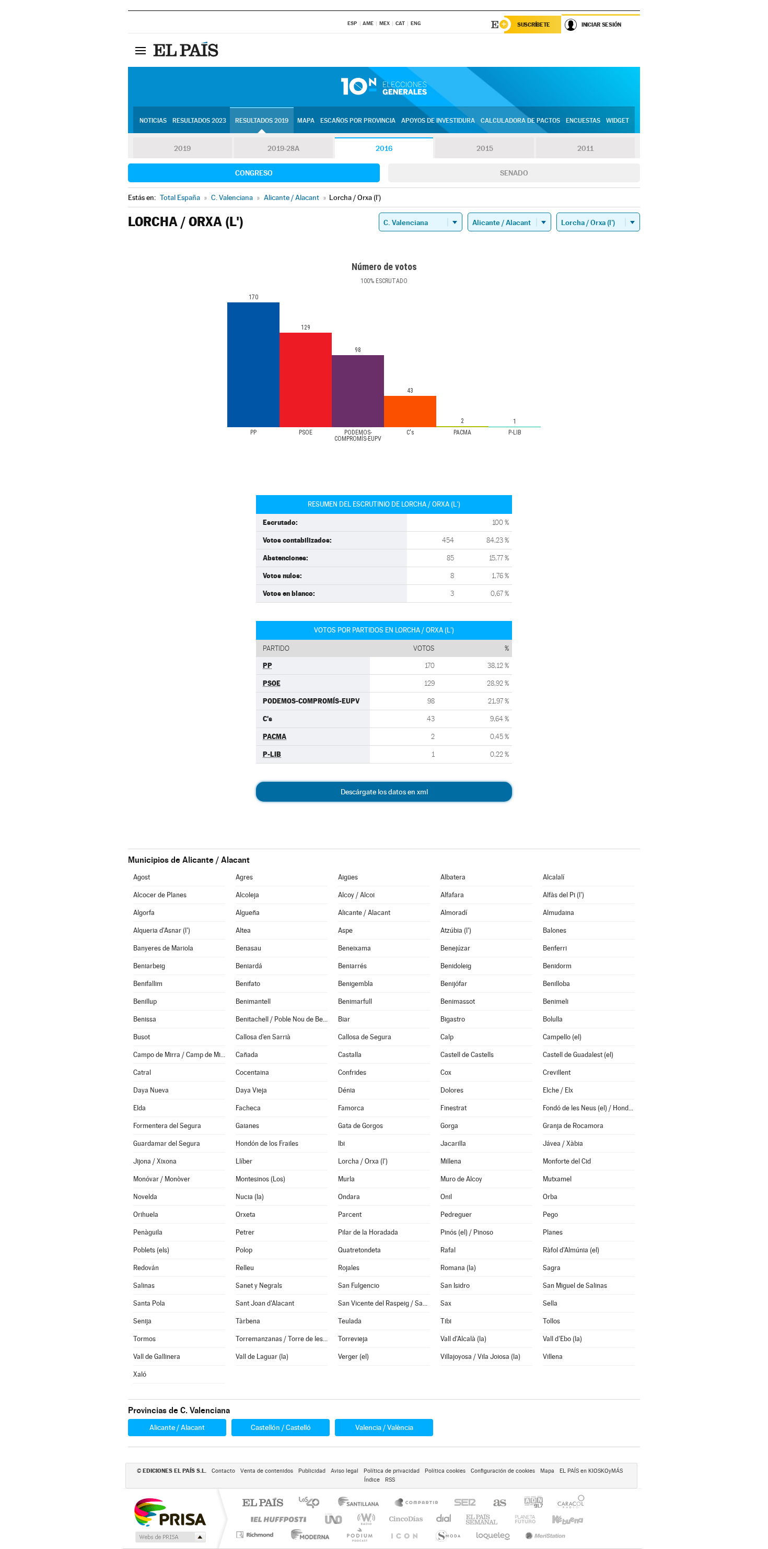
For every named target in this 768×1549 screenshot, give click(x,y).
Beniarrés (352, 966)
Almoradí (453, 913)
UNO (334, 1518)
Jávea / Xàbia (563, 1143)
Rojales (348, 1268)
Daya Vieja (251, 1090)
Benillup (145, 1001)
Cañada (247, 1055)
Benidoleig (455, 966)
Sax (445, 1303)
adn (529, 1503)
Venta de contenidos (266, 1471)
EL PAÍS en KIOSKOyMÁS (591, 1471)
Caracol (568, 1503)
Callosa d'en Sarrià (263, 1037)
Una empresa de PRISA (169, 1512)
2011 (585, 148)
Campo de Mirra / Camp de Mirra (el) (179, 1055)
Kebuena (558, 1518)
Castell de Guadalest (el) (578, 1055)
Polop (244, 1250)
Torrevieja (353, 1339)
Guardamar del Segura (166, 1143)
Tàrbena (248, 1321)
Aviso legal (344, 1471)
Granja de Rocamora (573, 1126)
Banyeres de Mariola (163, 948)
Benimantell (253, 1001)
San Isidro (455, 1285)
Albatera (453, 877)
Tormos (144, 1339)
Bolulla (553, 1019)
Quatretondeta (359, 1250)
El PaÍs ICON (404, 1534)
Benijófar (453, 984)
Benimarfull (355, 1001)
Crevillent (557, 1072)
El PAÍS (262, 1503)
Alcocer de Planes (160, 895)
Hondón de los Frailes (267, 1143)
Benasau (248, 948)
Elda (139, 1108)
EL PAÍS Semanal (482, 1518)
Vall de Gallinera (156, 1356)
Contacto (223, 1471)
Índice (372, 1479)
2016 (384, 148)
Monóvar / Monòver (161, 1179)
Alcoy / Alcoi (356, 895)
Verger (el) (353, 1356)
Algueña (248, 913)
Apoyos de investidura (438, 120)
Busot (141, 1037)
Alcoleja (247, 895)
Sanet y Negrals (259, 1285)
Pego (550, 1214)
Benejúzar (455, 948)
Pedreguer (456, 1214)
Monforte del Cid (567, 1161)
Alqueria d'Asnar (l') (161, 930)
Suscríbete (533, 24)
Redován (146, 1268)
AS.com (495, 1503)
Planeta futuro (521, 1518)
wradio (364, 1518)
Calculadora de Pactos (520, 120)
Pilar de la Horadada (368, 1232)
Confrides (352, 1072)
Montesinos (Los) (260, 1179)
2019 (182, 148)
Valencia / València (384, 1427)
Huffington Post (276, 1518)
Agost (141, 877)
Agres (244, 877)
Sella (550, 1303)
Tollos (551, 1321)
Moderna (307, 1534)
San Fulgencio (358, 1285)
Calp (446, 1037)
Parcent (350, 1214)
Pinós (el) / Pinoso (466, 1232)
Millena (450, 1161)
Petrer (245, 1232)
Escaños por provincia (357, 120)
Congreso (254, 173)
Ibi (341, 1143)
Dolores (451, 1090)
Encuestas (583, 120)
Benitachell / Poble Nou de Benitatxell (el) (282, 1019)
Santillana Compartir (417, 1503)
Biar (344, 1019)
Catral (142, 1072)
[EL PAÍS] (187, 50)
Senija (142, 1321)
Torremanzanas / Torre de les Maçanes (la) (282, 1339)
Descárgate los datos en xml (384, 792)
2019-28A (283, 148)
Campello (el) (562, 1037)
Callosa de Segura (364, 1037)
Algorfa (144, 913)
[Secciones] (140, 50)
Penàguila (147, 1232)
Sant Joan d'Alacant (265, 1303)
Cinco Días (404, 1518)
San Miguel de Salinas (575, 1285)
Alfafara (452, 895)
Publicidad (311, 1471)
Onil (446, 1197)
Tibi (445, 1321)
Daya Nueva (151, 1090)
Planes (553, 1232)
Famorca (351, 1108)
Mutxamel (557, 1179)
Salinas (144, 1285)
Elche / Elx (558, 1090)
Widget (617, 120)
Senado (514, 173)
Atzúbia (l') (455, 930)
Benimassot (457, 1001)
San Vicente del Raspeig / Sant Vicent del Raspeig (384, 1303)
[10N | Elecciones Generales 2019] (384, 87)
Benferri (555, 948)
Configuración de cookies (503, 1471)
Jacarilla (453, 1143)
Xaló (139, 1374)
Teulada (350, 1321)
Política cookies (445, 1471)
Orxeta (245, 1214)
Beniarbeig (149, 966)
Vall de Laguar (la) (262, 1356)
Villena (553, 1356)
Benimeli (555, 1001)
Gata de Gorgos (360, 1126)
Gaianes (247, 1126)
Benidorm (557, 966)
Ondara (349, 1197)
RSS (390, 1479)
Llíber (244, 1161)
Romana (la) (458, 1268)
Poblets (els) (151, 1250)
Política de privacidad (392, 1471)
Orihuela (145, 1214)
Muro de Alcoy (461, 1179)
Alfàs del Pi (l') (563, 895)
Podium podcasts (359, 1534)
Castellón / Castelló (281, 1427)
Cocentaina (252, 1072)
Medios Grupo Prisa (169, 1537)
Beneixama (354, 948)
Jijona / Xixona (155, 1161)
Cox (445, 1072)
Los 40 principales (312, 1503)
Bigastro (452, 1019)
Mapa (306, 120)
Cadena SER (462, 1503)
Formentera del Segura (167, 1126)
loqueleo (493, 1534)
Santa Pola (149, 1303)
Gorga (449, 1126)
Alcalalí (553, 877)
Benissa (144, 1019)
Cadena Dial (444, 1518)
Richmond (256, 1534)
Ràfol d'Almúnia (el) (571, 1250)
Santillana (361, 1503)
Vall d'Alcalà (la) (463, 1339)
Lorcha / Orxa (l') (363, 1161)
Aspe (345, 930)
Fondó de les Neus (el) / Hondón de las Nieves (589, 1108)
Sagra (552, 1268)
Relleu (245, 1268)
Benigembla (355, 984)
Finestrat (453, 1108)
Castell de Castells (467, 1055)
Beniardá (249, 966)
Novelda (145, 1197)
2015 (484, 148)
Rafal (448, 1250)
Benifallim (147, 984)
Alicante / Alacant (364, 913)
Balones (554, 930)
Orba (550, 1197)
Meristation (543, 1534)
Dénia (346, 1090)
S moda (447, 1534)
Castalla (350, 1055)
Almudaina (558, 913)
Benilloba (556, 984)
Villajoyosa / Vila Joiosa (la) (480, 1356)
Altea (243, 930)
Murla (346, 1179)
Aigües (348, 877)
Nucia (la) (250, 1197)
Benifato (248, 984)
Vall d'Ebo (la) (562, 1339)
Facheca (248, 1108)
